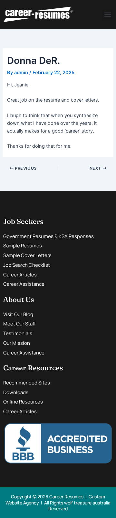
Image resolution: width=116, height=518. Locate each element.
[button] (107, 14)
